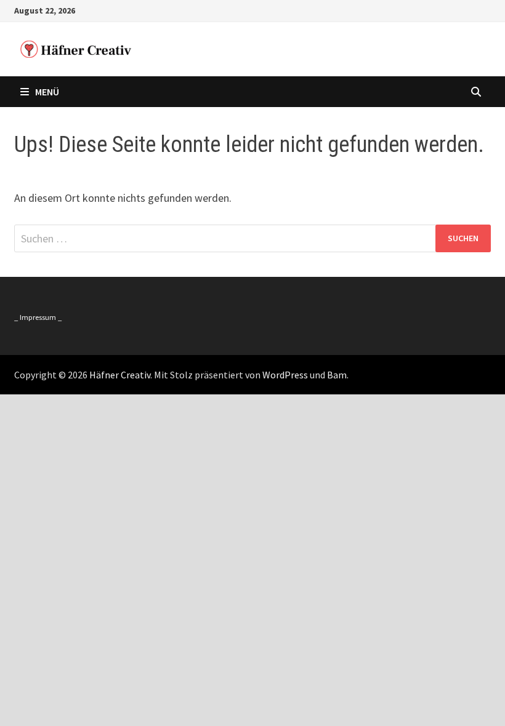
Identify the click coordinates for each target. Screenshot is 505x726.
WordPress (285, 375)
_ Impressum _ (38, 317)
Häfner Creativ (119, 375)
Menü (47, 92)
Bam (337, 375)
